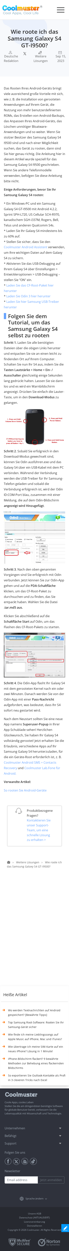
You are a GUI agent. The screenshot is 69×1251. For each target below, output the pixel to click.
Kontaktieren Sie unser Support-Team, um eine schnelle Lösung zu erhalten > (39, 830)
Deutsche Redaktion (11, 58)
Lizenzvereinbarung (34, 1221)
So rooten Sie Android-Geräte (25, 790)
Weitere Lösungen (41, 58)
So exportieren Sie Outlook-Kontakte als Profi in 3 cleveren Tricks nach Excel (36, 1078)
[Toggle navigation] (60, 10)
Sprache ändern (34, 1198)
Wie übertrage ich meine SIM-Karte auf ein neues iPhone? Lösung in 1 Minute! (35, 1049)
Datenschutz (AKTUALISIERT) (34, 1217)
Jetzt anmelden (51, 1180)
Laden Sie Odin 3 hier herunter (28, 296)
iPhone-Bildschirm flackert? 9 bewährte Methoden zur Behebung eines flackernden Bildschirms (36, 1063)
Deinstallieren (34, 1225)
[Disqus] (36, 931)
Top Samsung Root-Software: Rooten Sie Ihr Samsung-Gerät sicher (36, 1025)
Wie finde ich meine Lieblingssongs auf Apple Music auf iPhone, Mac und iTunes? (35, 1037)
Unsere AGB (34, 1213)
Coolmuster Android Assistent (25, 247)
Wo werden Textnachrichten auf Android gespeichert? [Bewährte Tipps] (34, 1012)
